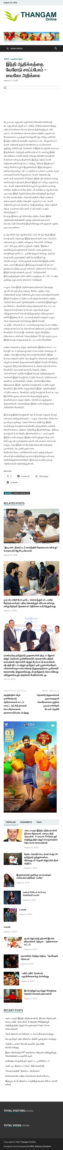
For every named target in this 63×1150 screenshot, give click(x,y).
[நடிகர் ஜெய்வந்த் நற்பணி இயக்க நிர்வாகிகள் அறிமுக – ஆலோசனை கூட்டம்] (13, 938)
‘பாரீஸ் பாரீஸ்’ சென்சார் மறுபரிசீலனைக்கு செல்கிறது (35, 975)
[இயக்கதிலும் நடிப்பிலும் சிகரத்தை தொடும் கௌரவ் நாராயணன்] (13, 990)
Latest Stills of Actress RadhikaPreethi (34, 894)
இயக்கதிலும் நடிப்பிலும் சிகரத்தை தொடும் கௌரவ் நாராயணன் (40, 992)
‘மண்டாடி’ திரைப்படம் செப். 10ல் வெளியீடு (24, 1065)
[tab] (11, 822)
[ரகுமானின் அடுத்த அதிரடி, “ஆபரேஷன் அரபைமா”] (11, 956)
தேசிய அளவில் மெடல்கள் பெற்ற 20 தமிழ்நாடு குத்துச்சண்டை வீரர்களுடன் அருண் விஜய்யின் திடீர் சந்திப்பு (41, 859)
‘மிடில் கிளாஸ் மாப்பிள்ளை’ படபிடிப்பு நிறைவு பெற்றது (29, 1033)
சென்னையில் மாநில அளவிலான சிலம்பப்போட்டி (27, 1075)
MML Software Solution (40, 1146)
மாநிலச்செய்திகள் (17, 59)
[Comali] (10, 909)
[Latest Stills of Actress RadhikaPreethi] (12, 892)
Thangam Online (28, 1142)
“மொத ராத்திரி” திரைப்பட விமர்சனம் (22, 1070)
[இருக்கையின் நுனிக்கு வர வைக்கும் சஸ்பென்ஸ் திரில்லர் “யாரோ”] (9, 875)
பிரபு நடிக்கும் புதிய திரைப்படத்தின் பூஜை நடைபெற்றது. (31, 1038)
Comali (22, 909)
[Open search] (55, 48)
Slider (6, 59)
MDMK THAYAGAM (21, 493)
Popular (11, 822)
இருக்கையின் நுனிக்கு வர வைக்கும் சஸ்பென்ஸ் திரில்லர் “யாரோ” (33, 876)
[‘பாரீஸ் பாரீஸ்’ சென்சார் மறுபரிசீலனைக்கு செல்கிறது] (11, 973)
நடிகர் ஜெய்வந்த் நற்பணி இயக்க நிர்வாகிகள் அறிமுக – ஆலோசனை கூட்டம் (41, 941)
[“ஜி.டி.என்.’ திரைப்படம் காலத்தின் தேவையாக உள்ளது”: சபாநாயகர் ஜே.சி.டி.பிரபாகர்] (31, 527)
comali (7, 926)
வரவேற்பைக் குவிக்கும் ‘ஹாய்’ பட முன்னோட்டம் (27, 1060)
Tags (39, 822)
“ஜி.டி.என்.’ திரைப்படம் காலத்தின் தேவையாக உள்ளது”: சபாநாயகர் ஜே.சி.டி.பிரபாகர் (31, 549)
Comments (26, 822)
